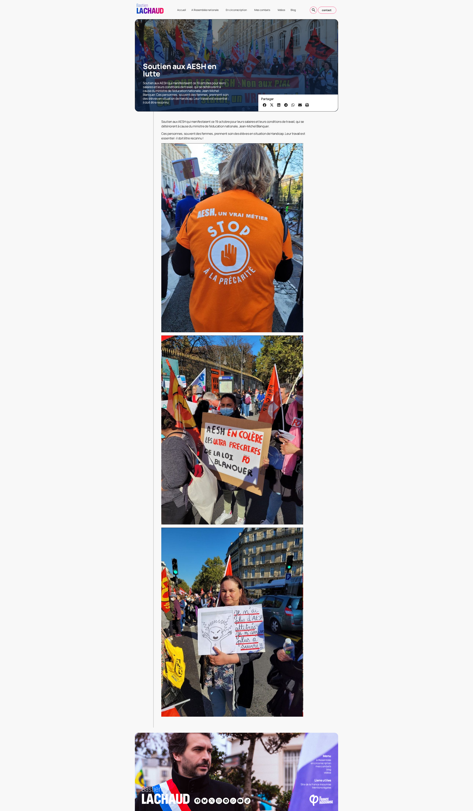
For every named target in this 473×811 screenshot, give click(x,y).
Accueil (181, 10)
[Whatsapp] (233, 801)
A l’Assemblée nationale (205, 10)
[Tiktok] (247, 801)
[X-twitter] (212, 801)
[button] (264, 104)
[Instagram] (219, 801)
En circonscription (236, 10)
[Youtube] (240, 801)
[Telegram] (226, 801)
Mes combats (262, 10)
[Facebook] (197, 801)
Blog (293, 10)
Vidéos (281, 10)
